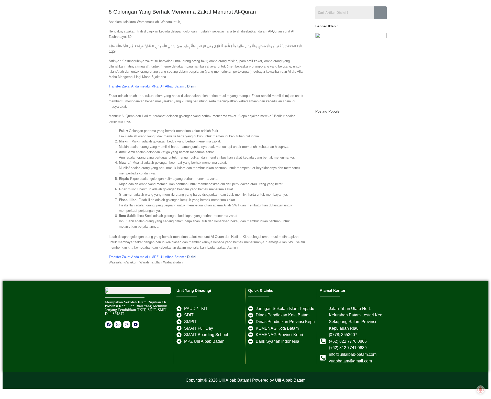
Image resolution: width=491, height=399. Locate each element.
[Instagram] (126, 324)
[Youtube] (135, 324)
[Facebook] (109, 324)
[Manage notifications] (480, 390)
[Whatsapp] (117, 324)
